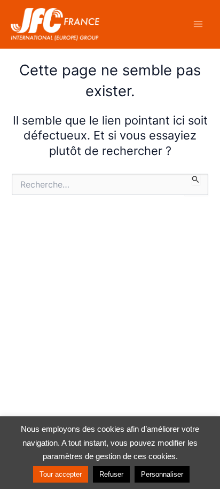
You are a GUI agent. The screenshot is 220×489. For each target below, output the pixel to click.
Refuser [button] (111, 474)
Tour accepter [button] (61, 474)
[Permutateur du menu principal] (198, 24)
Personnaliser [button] (162, 474)
